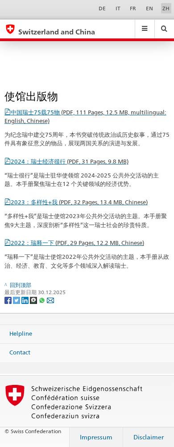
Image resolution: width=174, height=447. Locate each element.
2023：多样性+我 (79, 202)
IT (118, 8)
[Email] (50, 299)
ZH (166, 8)
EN (149, 8)
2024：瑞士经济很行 (69, 161)
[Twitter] (17, 299)
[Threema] (34, 299)
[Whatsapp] (42, 299)
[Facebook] (8, 299)
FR (133, 8)
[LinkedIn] (25, 299)
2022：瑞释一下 (77, 242)
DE (102, 8)
